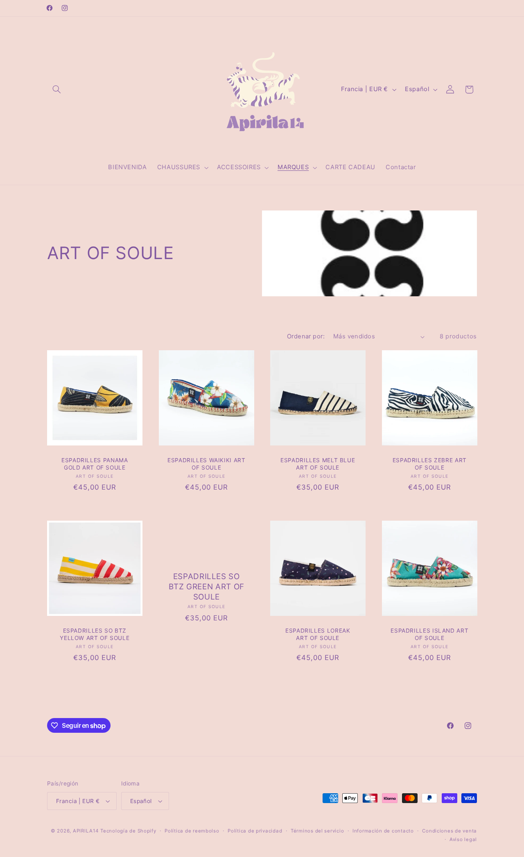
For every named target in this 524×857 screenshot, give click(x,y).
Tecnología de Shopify (128, 831)
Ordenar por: (306, 336)
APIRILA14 (86, 831)
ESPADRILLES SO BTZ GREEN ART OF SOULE (206, 586)
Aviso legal (463, 839)
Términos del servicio (317, 831)
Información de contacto (383, 831)
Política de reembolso (192, 831)
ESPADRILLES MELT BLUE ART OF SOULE (317, 464)
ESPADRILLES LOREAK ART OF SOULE (317, 634)
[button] (56, 89)
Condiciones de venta (449, 831)
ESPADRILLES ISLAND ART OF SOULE (429, 634)
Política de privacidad (255, 831)
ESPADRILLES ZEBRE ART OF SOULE (429, 464)
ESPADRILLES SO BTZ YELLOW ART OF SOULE (94, 634)
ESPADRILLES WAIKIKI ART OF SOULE (206, 464)
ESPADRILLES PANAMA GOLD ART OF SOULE (94, 464)
